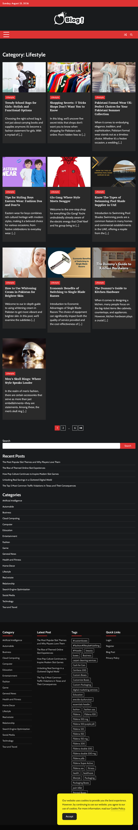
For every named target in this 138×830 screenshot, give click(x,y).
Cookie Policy (118, 808)
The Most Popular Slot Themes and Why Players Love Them (31, 462)
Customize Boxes (81, 680)
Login (108, 640)
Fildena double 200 (82, 748)
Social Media (9, 595)
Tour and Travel (10, 607)
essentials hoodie (81, 704)
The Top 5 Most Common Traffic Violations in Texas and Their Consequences (40, 485)
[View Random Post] (125, 34)
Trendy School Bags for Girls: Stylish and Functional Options (20, 106)
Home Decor (9, 565)
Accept (69, 816)
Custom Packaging (82, 684)
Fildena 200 (79, 743)
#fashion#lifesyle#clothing (86, 645)
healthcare (88, 773)
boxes (76, 655)
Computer (7, 524)
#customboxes (80, 640)
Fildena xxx (78, 768)
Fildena (76, 714)
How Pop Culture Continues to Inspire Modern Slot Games (31, 474)
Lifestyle (10, 97)
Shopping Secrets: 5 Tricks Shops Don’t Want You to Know (68, 106)
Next (80, 428)
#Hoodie (77, 650)
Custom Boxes (80, 675)
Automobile (8, 506)
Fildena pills (78, 758)
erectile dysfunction (82, 699)
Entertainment (10, 536)
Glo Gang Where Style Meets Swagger (65, 199)
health (76, 773)
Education (7, 530)
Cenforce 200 (79, 670)
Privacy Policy (112, 658)
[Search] (131, 34)
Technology (8, 601)
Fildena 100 (90, 714)
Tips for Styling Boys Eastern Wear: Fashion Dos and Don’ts (23, 201)
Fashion (6, 542)
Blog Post (110, 652)
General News (9, 553)
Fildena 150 (78, 733)
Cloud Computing (11, 518)
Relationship (9, 583)
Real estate (8, 577)
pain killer (77, 787)
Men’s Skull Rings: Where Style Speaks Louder (23, 381)
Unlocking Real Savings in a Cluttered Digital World (27, 479)
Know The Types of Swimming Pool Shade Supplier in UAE (110, 201)
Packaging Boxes (81, 782)
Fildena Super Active (83, 763)
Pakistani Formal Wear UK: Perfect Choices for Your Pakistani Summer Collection (113, 108)
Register (110, 646)
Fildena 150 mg (80, 738)
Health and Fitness (12, 559)
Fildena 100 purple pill (83, 724)
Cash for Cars (79, 665)
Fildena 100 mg (80, 719)
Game (5, 548)
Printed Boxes (79, 792)
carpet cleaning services (84, 660)
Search (6, 440)
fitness (91, 768)
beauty (89, 650)
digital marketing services (85, 689)
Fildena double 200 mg (84, 753)
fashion (76, 709)
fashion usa (89, 709)
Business (7, 512)
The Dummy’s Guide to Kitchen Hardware (111, 290)
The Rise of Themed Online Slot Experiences (24, 468)
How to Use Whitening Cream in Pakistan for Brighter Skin (20, 292)
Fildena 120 (78, 729)
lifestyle (76, 778)
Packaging (90, 778)
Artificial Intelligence (12, 500)
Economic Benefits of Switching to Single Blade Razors (67, 292)
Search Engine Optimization (16, 589)
